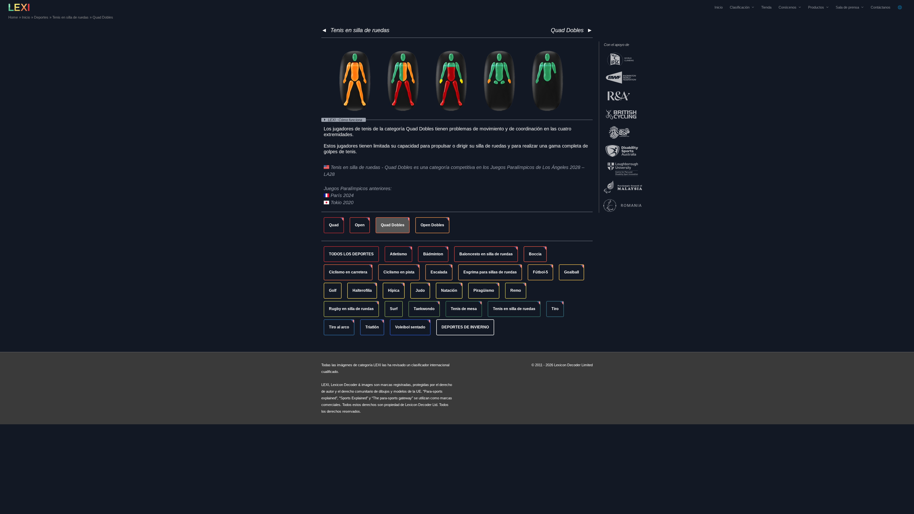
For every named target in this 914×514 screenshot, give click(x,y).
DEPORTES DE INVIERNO (465, 327)
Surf (393, 309)
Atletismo (398, 254)
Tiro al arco (339, 327)
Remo (515, 290)
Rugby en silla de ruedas (351, 309)
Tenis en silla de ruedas (359, 30)
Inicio (719, 7)
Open (360, 225)
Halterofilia (362, 290)
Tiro (555, 309)
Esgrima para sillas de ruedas (490, 272)
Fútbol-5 (540, 272)
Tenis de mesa (464, 309)
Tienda (766, 7)
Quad (334, 225)
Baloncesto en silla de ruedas (486, 254)
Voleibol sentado (410, 327)
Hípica (393, 290)
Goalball (571, 272)
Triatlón (372, 327)
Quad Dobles (392, 225)
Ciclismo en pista (398, 272)
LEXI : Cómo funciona (345, 120)
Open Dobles (432, 225)
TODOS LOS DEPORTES (351, 254)
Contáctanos (880, 7)
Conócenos (787, 7)
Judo (420, 290)
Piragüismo (483, 290)
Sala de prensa (847, 7)
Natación (449, 290)
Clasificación (740, 7)
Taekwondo (424, 309)
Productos (816, 7)
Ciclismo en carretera (348, 272)
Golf (332, 290)
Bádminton (433, 254)
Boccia (535, 254)
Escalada (439, 272)
